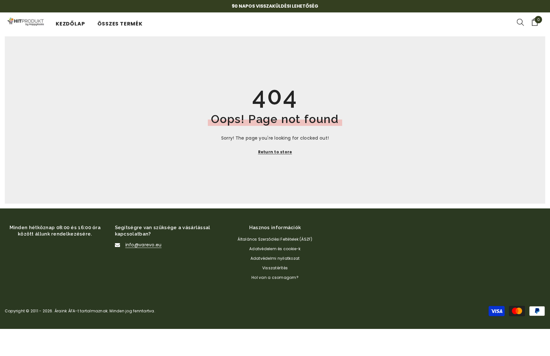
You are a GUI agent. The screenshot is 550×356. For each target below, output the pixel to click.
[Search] (520, 22)
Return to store (275, 152)
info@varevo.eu (143, 245)
